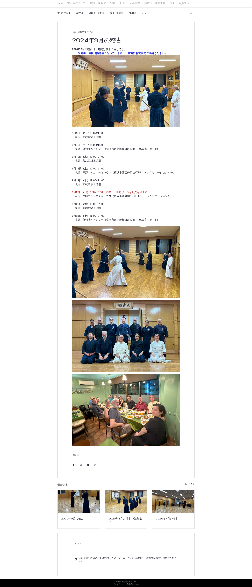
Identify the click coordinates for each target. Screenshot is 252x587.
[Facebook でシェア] (73, 464)
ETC (144, 13)
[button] (190, 13)
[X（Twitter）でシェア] (80, 464)
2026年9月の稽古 (72, 518)
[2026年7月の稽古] (173, 501)
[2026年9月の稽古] (79, 501)
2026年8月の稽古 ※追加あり (125, 520)
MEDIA (132, 13)
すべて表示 (189, 484)
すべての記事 (64, 13)
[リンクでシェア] (94, 464)
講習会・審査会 (96, 13)
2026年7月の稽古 (167, 518)
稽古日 (79, 13)
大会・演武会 (116, 13)
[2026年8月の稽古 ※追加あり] (126, 501)
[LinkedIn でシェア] (87, 464)
